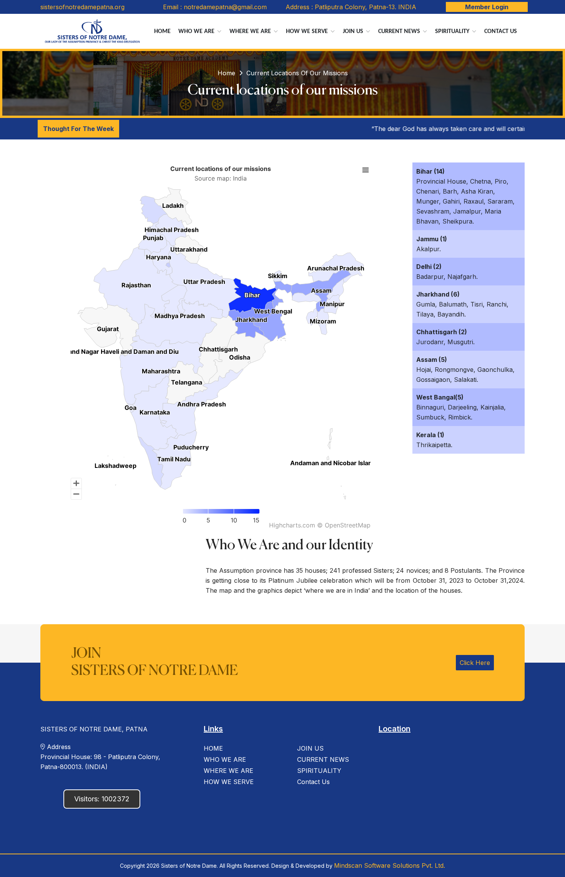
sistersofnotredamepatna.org (82, 7)
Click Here (475, 662)
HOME (213, 748)
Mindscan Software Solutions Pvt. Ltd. (389, 865)
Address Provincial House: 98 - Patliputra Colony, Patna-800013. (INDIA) (100, 757)
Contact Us (500, 31)
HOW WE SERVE (229, 782)
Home (164, 34)
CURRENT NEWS (323, 759)
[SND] (92, 31)
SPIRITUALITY (319, 770)
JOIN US (310, 748)
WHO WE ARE (225, 759)
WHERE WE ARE (228, 770)
